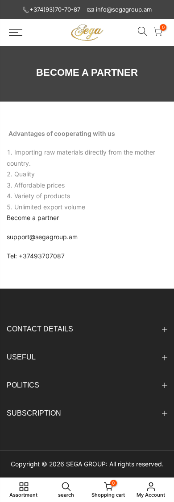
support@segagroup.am (42, 237)
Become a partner (33, 217)
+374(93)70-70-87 (54, 9)
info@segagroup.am (124, 9)
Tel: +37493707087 (36, 256)
